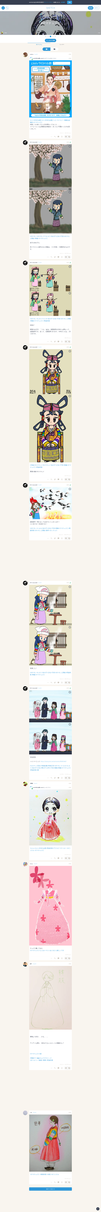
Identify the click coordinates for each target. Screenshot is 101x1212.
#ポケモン (33, 236)
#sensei (32, 848)
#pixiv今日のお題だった (48, 120)
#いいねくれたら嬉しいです (55, 950)
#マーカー (63, 848)
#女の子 (53, 236)
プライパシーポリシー (48, 2)
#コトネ (44, 319)
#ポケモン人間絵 (65, 319)
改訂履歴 (63, 2)
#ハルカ (39, 528)
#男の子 (43, 768)
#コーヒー (60, 120)
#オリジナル (55, 1174)
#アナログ (56, 848)
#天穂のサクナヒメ (36, 465)
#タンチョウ (53, 530)
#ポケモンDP (41, 236)
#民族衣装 (46, 321)
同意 (70, 2)
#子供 (61, 236)
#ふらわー (43, 950)
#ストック (48, 1058)
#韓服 (36, 238)
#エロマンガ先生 (35, 766)
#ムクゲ (42, 1058)
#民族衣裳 (50, 1060)
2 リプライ (62, 774)
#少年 (48, 768)
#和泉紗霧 (44, 766)
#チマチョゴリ (37, 122)
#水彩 (49, 1174)
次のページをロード (50, 1189)
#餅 (38, 770)
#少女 (58, 236)
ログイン (97, 7)
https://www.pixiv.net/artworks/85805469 (53, 761)
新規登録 (90, 7)
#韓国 (44, 1060)
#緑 (40, 1054)
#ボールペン (34, 1060)
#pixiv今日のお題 (35, 120)
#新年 (47, 530)
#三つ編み (37, 1058)
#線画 (40, 1060)
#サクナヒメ (46, 465)
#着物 (55, 768)
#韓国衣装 (43, 1174)
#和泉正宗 (51, 766)
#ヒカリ (47, 236)
